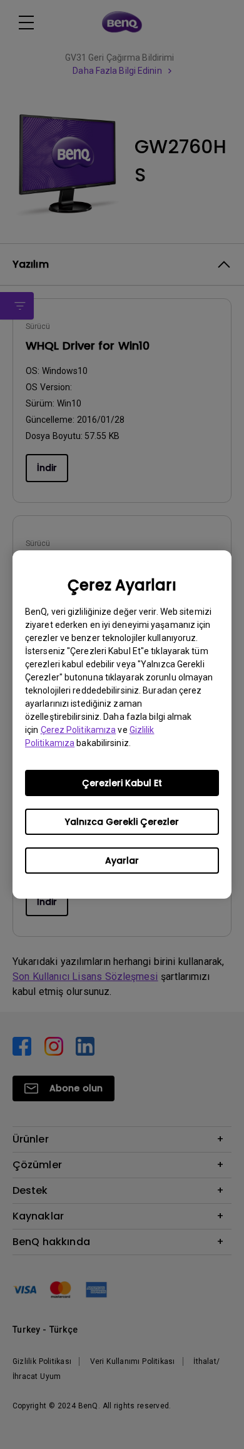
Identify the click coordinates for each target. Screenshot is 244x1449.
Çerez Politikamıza (78, 730)
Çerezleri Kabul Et (122, 783)
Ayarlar (122, 860)
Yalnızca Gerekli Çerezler (122, 821)
